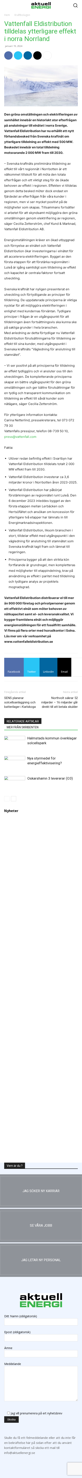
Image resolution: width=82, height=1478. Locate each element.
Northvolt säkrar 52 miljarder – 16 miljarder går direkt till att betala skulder (59, 702)
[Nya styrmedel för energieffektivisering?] (14, 762)
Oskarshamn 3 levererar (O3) (50, 778)
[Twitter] (18, 55)
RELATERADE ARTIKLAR (23, 721)
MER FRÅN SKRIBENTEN (22, 727)
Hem (7, 15)
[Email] (37, 55)
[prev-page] (6, 798)
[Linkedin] (28, 55)
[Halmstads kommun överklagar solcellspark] (14, 743)
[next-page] (13, 798)
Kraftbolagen (22, 15)
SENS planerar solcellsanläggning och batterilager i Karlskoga (20, 702)
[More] (47, 55)
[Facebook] (8, 55)
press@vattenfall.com (20, 437)
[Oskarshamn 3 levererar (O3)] (14, 782)
